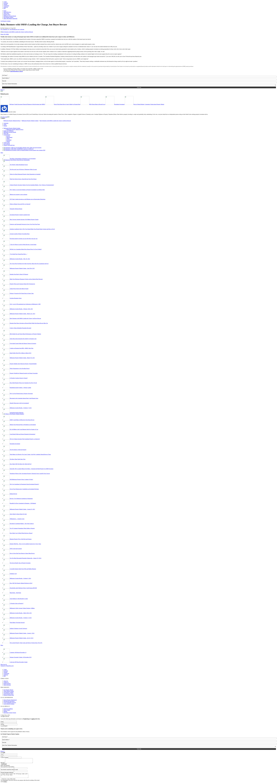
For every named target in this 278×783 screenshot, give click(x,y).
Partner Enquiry (7, 683)
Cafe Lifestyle (6, 143)
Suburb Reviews (7, 12)
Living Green (6, 142)
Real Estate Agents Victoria (9, 712)
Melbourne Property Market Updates (30, 120)
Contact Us (6, 682)
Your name (3, 766)
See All (5, 664)
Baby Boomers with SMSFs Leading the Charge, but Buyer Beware (55, 120)
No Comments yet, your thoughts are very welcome (12, 29)
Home (4, 10)
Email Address (6, 78)
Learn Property (6, 134)
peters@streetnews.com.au (16, 71)
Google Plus (6, 5)
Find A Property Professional (10, 700)
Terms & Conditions (8, 708)
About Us (5, 681)
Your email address (10, 766)
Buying (8, 136)
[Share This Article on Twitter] (2, 91)
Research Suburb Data (8, 695)
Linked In (5, 7)
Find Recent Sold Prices (8, 701)
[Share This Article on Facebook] (1, 91)
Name (2, 721)
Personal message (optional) (7, 772)
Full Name (5, 75)
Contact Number (4, 757)
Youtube (5, 4)
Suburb (2, 724)
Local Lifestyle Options (8, 703)
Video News (6, 13)
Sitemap (5, 711)
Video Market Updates (8, 691)
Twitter (5, 1)
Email (2, 723)
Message (3, 762)
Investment (8, 140)
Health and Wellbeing (8, 130)
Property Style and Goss (9, 145)
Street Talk (5, 133)
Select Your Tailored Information (9, 83)
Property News (6, 14)
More (2, 152)
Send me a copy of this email (8, 779)
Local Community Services (9, 702)
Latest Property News (8, 693)
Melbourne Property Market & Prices (11, 120)
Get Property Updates (5, 21)
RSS (4, 8)
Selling (8, 138)
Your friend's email (13, 769)
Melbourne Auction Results (9, 16)
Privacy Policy (6, 710)
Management (9, 137)
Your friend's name (5, 769)
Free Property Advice (8, 17)
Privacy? (3, 89)
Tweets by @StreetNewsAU (7, 665)
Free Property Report (8, 689)
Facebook (5, 3)
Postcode (4, 81)
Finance (8, 141)
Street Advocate (7, 684)
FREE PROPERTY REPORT (10, 18)
